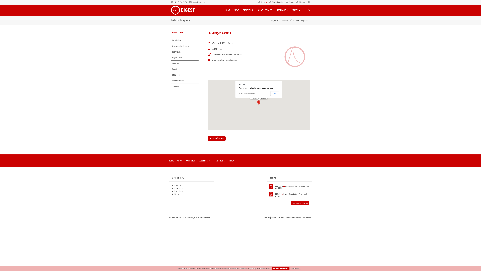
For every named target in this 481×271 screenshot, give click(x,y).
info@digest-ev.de (198, 2)
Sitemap (302, 2)
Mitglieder (176, 75)
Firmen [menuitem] (231, 160)
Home (227, 10)
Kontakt (291, 2)
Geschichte (176, 40)
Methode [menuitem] (220, 160)
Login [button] (263, 2)
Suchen (309, 10)
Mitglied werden (277, 2)
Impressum (307, 218)
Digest (188, 10)
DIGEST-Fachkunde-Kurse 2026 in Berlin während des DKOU (292, 187)
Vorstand (175, 63)
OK (275, 94)
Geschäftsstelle (178, 81)
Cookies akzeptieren (280, 268)
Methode (281, 10)
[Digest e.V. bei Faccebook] (309, 2)
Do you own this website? (247, 94)
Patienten (248, 10)
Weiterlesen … (295, 268)
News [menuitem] (180, 160)
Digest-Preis (177, 57)
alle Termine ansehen (300, 203)
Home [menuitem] (171, 160)
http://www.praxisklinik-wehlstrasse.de (228, 54)
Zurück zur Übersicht (216, 139)
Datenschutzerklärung (293, 218)
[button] (258, 102)
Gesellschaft (265, 10)
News (236, 10)
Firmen (295, 10)
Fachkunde (176, 52)
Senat (174, 69)
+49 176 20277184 (180, 2)
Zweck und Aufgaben (180, 46)
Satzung (175, 86)
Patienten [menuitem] (191, 160)
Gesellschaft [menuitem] (206, 160)
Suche (273, 218)
